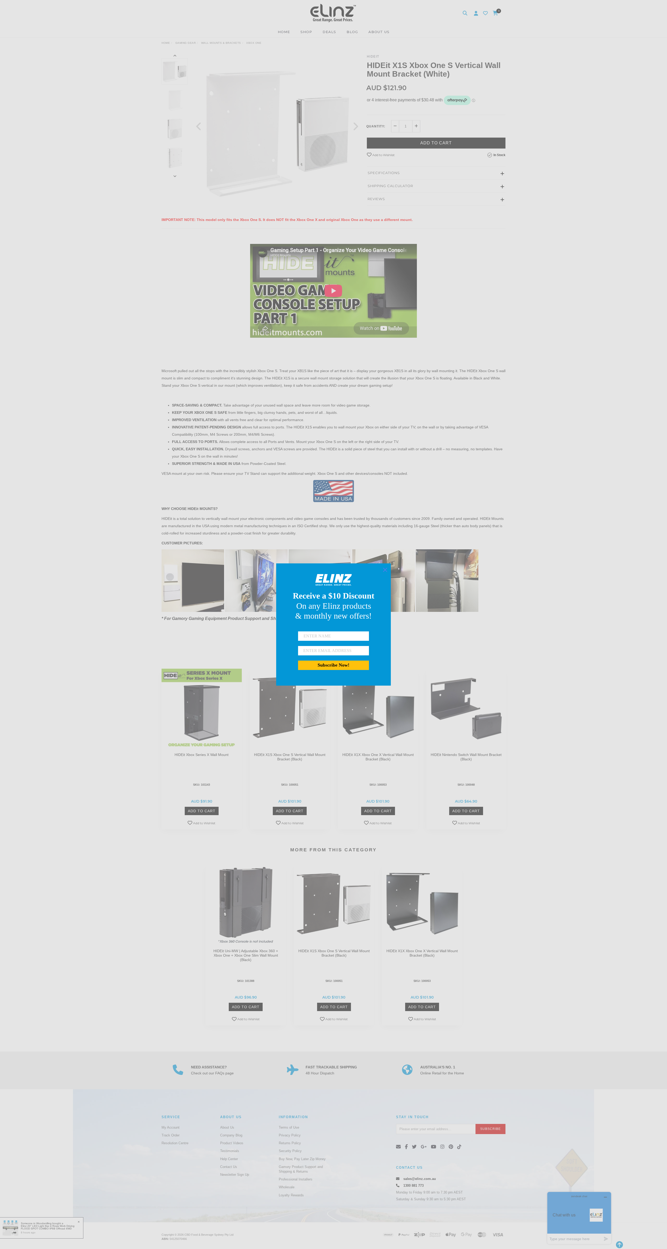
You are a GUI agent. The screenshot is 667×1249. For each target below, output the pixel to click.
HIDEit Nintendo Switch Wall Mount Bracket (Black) (466, 757)
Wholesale (286, 1187)
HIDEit (373, 56)
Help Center (229, 1159)
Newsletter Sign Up (234, 1175)
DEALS (329, 32)
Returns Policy (290, 1143)
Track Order (171, 1135)
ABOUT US (379, 32)
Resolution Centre (175, 1143)
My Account (171, 1127)
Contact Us (228, 1167)
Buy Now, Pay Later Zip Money (302, 1159)
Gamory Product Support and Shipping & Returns (301, 1169)
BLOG (352, 32)
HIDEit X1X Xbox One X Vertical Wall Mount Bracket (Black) (378, 757)
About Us (227, 1127)
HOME (284, 32)
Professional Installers (295, 1179)
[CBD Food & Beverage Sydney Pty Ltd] (333, 13)
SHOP (306, 32)
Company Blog (231, 1135)
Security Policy (290, 1151)
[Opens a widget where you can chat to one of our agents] (579, 1218)
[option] (277, 131)
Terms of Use (289, 1127)
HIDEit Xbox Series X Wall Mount (201, 755)
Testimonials (229, 1151)
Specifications (384, 173)
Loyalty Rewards (291, 1195)
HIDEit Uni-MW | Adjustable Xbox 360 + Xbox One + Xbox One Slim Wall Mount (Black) (245, 955)
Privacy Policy (290, 1135)
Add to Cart (436, 143)
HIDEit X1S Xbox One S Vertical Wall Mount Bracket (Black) (289, 757)
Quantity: (375, 126)
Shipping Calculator (390, 186)
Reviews (376, 199)
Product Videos (231, 1143)
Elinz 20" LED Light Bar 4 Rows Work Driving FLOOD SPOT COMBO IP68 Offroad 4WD (48, 1227)
